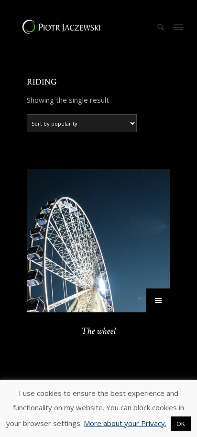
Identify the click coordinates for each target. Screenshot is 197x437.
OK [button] (180, 423)
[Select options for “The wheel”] (158, 300)
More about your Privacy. (125, 423)
